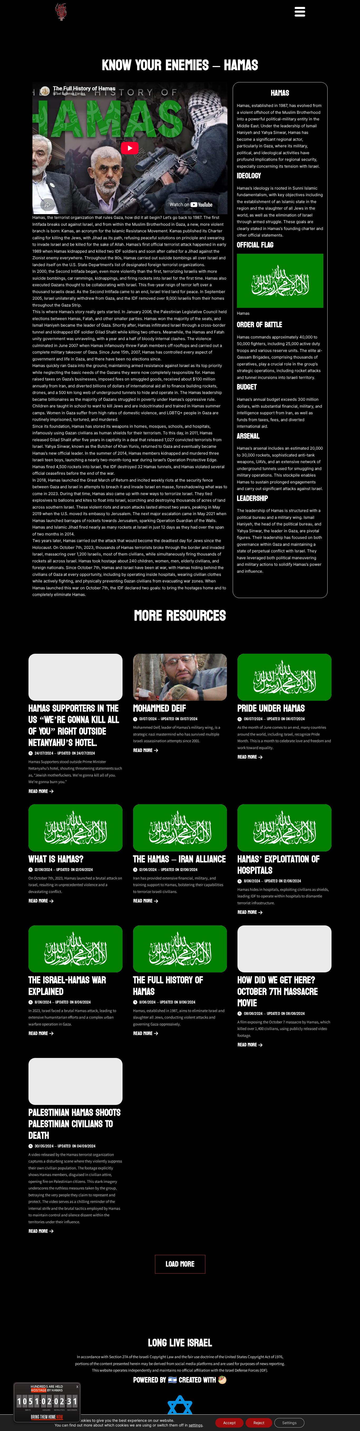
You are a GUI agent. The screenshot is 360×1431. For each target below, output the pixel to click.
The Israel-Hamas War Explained (67, 986)
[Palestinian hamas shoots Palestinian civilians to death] (75, 1081)
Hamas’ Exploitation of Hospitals (278, 865)
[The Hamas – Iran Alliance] (180, 827)
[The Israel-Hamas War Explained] (75, 948)
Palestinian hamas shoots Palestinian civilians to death (74, 1124)
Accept (229, 1422)
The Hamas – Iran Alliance (179, 859)
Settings (289, 1422)
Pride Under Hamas (271, 708)
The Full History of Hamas (168, 986)
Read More (39, 791)
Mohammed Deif (159, 708)
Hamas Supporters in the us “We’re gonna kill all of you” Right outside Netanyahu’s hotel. (73, 725)
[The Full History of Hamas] (180, 948)
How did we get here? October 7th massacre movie (277, 991)
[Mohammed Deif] (180, 677)
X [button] (77, 1387)
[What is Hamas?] (75, 827)
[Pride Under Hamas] (284, 677)
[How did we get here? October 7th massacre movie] (284, 948)
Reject (259, 1422)
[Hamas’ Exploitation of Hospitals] (284, 827)
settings (195, 1425)
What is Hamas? (56, 859)
